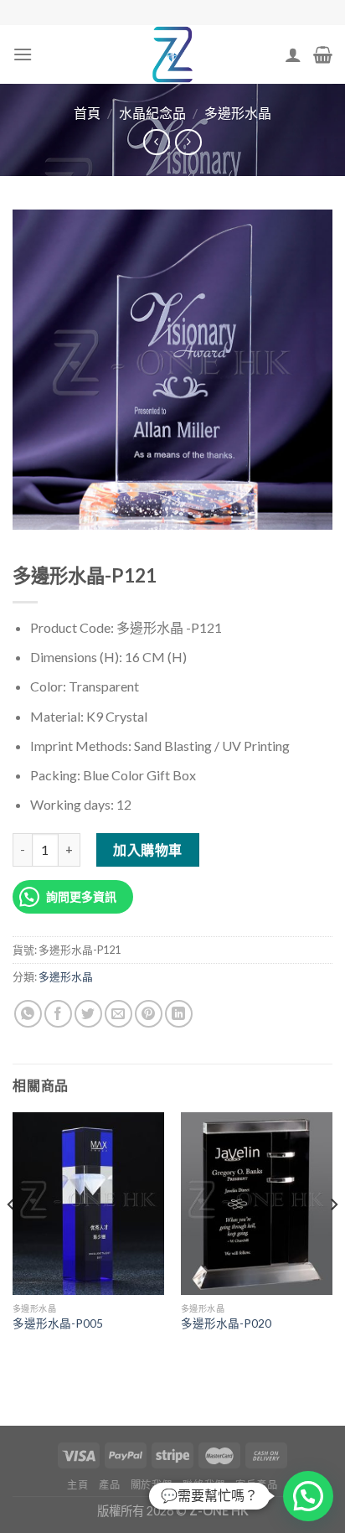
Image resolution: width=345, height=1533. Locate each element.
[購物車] (322, 54)
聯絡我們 (203, 1485)
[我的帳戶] (293, 54)
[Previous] (11, 1238)
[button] (308, 1496)
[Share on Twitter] (88, 1014)
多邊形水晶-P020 (226, 1323)
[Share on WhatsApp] (28, 1014)
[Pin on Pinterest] (148, 1014)
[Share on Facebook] (58, 1014)
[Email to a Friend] (118, 1014)
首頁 (87, 113)
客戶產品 (256, 1485)
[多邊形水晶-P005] (88, 1203)
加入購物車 (147, 849)
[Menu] (23, 54)
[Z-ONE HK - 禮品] (172, 54)
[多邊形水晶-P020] (256, 1203)
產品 (109, 1485)
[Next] (333, 1238)
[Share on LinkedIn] (179, 1014)
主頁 (77, 1485)
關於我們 (151, 1485)
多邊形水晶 (237, 113)
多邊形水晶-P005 (58, 1323)
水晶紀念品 (152, 113)
